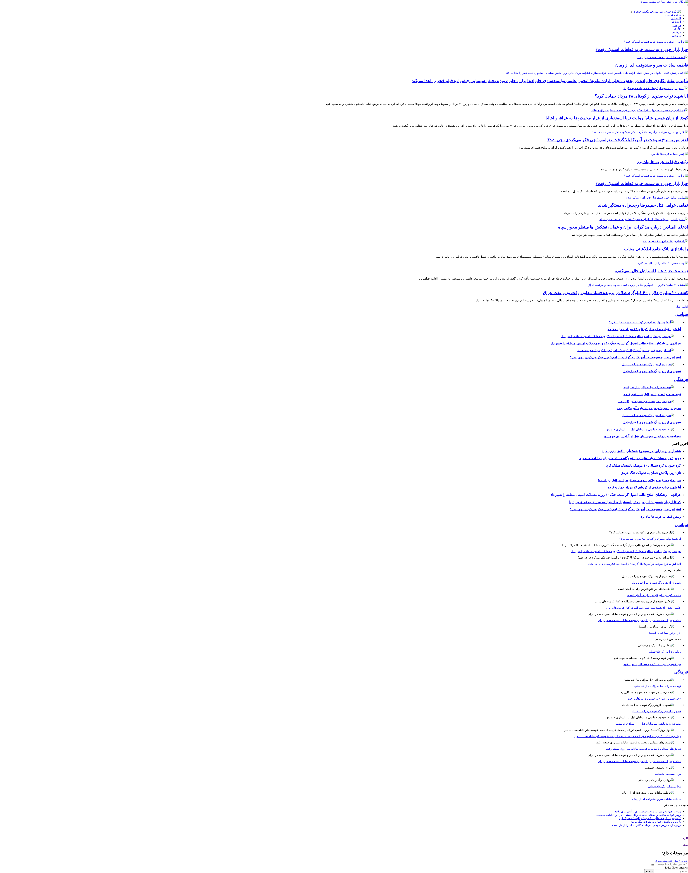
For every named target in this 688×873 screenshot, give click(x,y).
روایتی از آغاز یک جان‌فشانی (664, 651)
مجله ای (658, 861)
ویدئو (685, 845)
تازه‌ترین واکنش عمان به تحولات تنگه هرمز (651, 473)
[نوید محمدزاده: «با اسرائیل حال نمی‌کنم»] (663, 262)
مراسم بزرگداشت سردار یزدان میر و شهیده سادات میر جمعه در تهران (639, 620)
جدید (685, 805)
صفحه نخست (673, 14)
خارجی (677, 28)
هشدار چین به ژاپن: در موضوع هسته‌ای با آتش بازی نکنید (641, 451)
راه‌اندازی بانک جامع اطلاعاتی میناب (656, 249)
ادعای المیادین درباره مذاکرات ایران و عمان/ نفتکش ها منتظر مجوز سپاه (623, 227)
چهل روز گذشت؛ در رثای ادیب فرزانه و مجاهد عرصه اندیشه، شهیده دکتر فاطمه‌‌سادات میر (627, 736)
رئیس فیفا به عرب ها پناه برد (662, 161)
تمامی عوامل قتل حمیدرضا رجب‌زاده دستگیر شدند (643, 205)
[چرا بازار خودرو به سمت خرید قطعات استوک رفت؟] (656, 41)
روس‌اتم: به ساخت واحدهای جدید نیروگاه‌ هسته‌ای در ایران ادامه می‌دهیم (630, 458)
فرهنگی (676, 32)
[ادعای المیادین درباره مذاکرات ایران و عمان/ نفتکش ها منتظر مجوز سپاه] (643, 219)
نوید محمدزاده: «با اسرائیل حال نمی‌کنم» (651, 270)
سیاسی (676, 25)
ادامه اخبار (682, 306)
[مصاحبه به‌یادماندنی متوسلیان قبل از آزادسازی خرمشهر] (639, 429)
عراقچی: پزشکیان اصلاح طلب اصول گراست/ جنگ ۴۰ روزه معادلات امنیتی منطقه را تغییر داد (616, 343)
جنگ (686, 861)
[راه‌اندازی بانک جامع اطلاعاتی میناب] (665, 241)
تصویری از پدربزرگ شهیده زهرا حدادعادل (652, 371)
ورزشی (676, 35)
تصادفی (668, 805)
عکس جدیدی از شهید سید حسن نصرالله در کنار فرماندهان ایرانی (643, 607)
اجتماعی (676, 21)
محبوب (677, 805)
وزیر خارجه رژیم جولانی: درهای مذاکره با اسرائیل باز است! (639, 480)
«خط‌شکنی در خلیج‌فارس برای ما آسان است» (654, 595)
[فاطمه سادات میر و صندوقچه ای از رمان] (662, 57)
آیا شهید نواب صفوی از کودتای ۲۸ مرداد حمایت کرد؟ (641, 96)
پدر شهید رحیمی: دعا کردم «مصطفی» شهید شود (652, 664)
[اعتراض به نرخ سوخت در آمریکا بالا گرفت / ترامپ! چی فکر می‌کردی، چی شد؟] (640, 131)
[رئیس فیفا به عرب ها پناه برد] (669, 153)
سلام (676, 861)
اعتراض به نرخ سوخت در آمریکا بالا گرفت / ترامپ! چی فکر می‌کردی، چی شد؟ (617, 139)
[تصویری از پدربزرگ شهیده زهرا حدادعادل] (648, 364)
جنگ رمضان (667, 861)
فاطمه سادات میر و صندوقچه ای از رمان (651, 65)
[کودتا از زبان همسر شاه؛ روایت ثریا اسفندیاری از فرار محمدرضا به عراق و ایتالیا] (639, 110)
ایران (681, 861)
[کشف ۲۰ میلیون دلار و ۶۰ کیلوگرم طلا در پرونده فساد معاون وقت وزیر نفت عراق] (638, 284)
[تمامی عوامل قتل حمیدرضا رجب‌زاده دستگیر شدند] (656, 197)
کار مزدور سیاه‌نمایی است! (665, 632)
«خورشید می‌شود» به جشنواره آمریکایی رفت (649, 408)
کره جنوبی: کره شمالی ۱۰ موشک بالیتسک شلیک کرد (643, 465)
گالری (685, 838)
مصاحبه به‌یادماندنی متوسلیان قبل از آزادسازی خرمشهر (642, 436)
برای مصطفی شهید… (668, 773)
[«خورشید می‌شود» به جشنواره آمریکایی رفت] (646, 401)
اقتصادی (676, 18)
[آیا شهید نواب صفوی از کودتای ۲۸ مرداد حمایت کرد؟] (656, 88)
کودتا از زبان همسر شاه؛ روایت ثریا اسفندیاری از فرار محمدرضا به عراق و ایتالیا (617, 118)
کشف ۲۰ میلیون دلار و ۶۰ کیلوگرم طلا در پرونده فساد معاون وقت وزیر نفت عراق (615, 292)
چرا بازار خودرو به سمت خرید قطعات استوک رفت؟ (642, 49)
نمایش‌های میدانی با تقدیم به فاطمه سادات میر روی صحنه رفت (643, 748)
